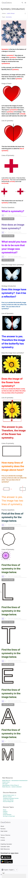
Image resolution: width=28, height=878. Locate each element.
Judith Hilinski (11, 13)
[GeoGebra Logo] (7, 2)
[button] (8, 218)
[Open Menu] (25, 3)
